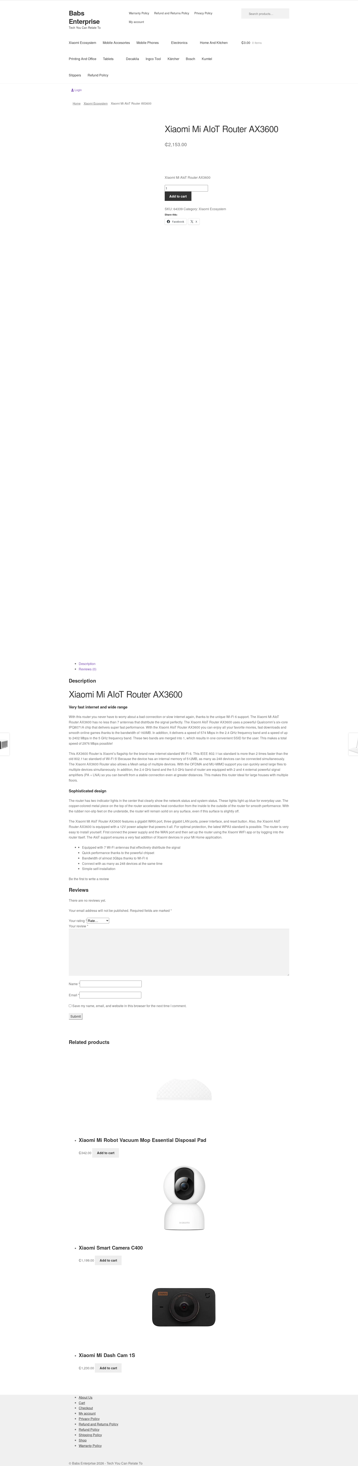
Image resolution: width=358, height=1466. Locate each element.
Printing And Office (82, 58)
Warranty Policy (139, 13)
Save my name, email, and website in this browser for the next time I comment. (129, 1005)
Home (77, 103)
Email (74, 995)
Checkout (86, 1408)
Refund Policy (98, 75)
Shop (83, 1440)
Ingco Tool (153, 58)
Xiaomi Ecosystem (82, 42)
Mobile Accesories (116, 42)
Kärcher (173, 58)
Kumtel (207, 58)
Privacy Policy (203, 13)
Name (74, 983)
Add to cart (178, 196)
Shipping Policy (90, 1434)
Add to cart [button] (105, 1152)
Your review (78, 926)
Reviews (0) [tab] (87, 669)
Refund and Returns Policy (171, 13)
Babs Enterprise (84, 17)
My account (136, 22)
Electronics (179, 42)
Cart (82, 1402)
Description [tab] (87, 663)
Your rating (78, 920)
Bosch (190, 58)
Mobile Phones (148, 42)
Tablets (108, 58)
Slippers (75, 75)
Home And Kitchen (214, 42)
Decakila (132, 58)
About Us (85, 1397)
